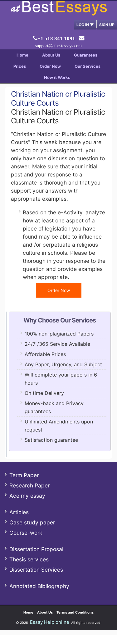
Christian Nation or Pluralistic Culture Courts (58, 98)
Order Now (50, 66)
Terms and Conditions (75, 612)
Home (22, 55)
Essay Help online (49, 622)
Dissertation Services (36, 569)
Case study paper (32, 522)
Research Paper (29, 485)
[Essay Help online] (58, 13)
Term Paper (24, 475)
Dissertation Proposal (36, 549)
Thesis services (29, 559)
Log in (85, 24)
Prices (19, 66)
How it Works (57, 77)
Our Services (87, 66)
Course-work (25, 532)
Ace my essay (27, 495)
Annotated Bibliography (39, 586)
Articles (19, 512)
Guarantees (85, 55)
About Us (51, 55)
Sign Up (107, 24)
